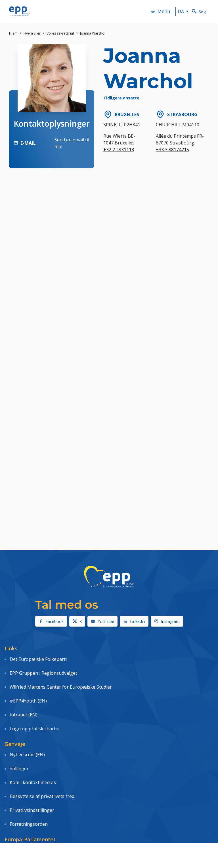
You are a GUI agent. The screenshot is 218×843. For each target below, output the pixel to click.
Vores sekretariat (60, 33)
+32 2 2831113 (118, 149)
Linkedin (137, 621)
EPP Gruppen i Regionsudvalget (43, 673)
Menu (164, 11)
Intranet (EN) (23, 715)
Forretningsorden (29, 824)
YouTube (106, 621)
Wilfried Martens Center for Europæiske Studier (61, 687)
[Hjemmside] (19, 11)
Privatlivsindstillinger (32, 810)
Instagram (170, 621)
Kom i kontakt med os (33, 782)
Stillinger (19, 768)
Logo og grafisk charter (35, 728)
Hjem (13, 33)
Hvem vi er (32, 33)
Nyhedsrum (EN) (27, 755)
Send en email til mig (71, 143)
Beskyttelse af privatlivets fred (42, 796)
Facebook (54, 621)
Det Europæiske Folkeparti (38, 659)
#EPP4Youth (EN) (28, 701)
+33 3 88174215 (172, 149)
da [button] (181, 11)
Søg (202, 11)
